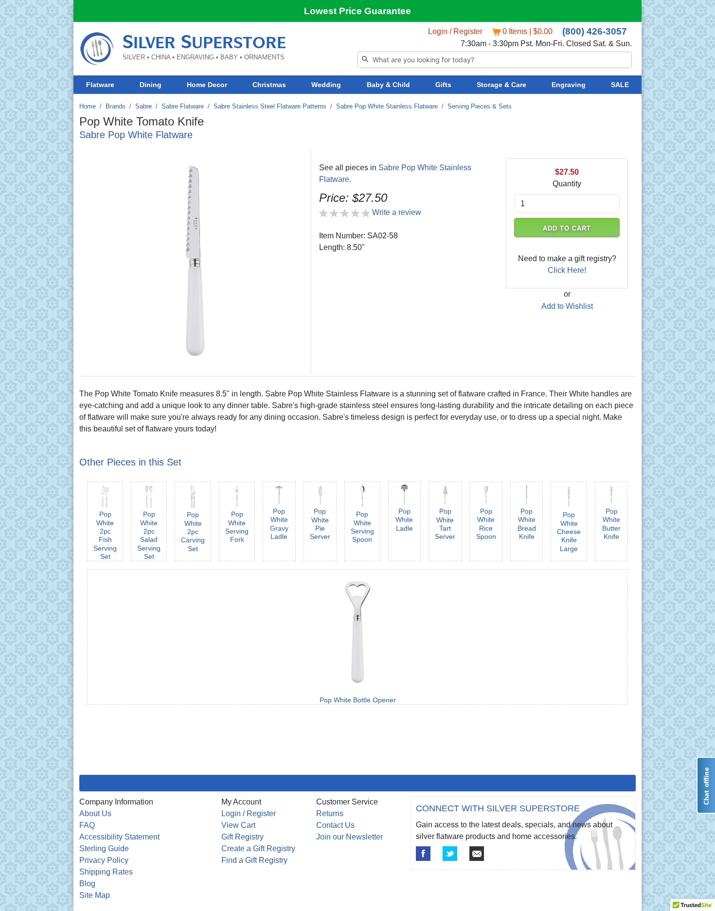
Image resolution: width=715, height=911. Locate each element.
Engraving (569, 85)
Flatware (100, 85)
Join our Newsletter (349, 837)
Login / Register (455, 31)
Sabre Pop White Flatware (136, 134)
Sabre (143, 106)
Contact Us (335, 825)
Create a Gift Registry (258, 848)
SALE (620, 85)
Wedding (326, 85)
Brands (115, 106)
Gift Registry (242, 837)
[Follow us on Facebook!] (423, 853)
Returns (329, 813)
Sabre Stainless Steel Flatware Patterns (270, 106)
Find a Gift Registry (254, 860)
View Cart (238, 825)
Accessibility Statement (119, 837)
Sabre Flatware (182, 106)
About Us (95, 813)
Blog (87, 883)
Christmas (269, 85)
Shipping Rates (106, 872)
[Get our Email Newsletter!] (476, 853)
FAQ (87, 825)
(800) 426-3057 (594, 31)
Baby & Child (388, 85)
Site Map (94, 895)
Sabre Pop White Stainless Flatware (387, 106)
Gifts (443, 85)
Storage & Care (501, 85)
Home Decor (207, 85)
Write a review (396, 212)
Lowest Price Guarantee (357, 11)
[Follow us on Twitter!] (450, 853)
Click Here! (567, 270)
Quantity (567, 183)
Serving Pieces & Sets (479, 106)
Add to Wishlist (567, 306)
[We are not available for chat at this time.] (706, 785)
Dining (150, 85)
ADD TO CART (567, 228)
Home (87, 106)
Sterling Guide (104, 848)
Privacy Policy (103, 860)
